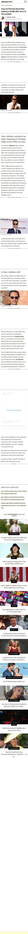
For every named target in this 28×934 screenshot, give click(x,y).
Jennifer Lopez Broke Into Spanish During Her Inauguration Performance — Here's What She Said (13, 505)
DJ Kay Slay (23, 47)
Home (2, 5)
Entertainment (8, 5)
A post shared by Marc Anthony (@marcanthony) (14, 426)
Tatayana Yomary (11, 17)
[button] (26, 2)
